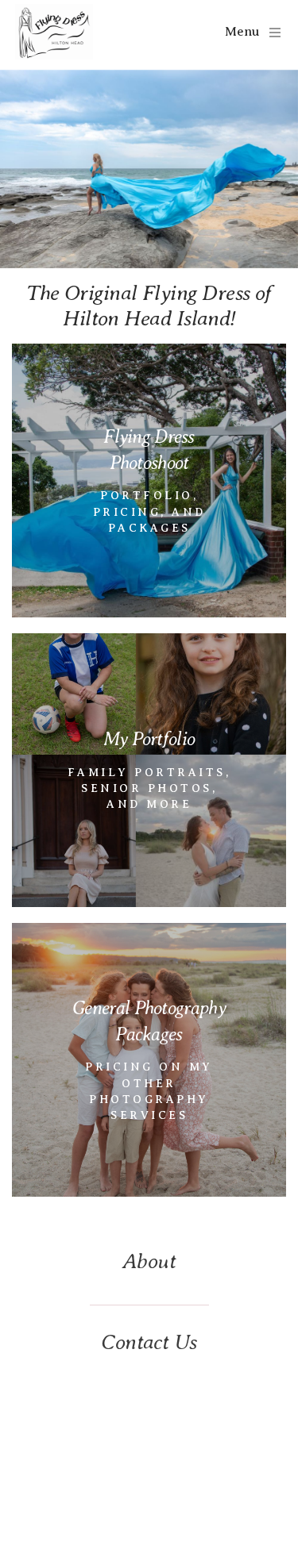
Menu (242, 32)
